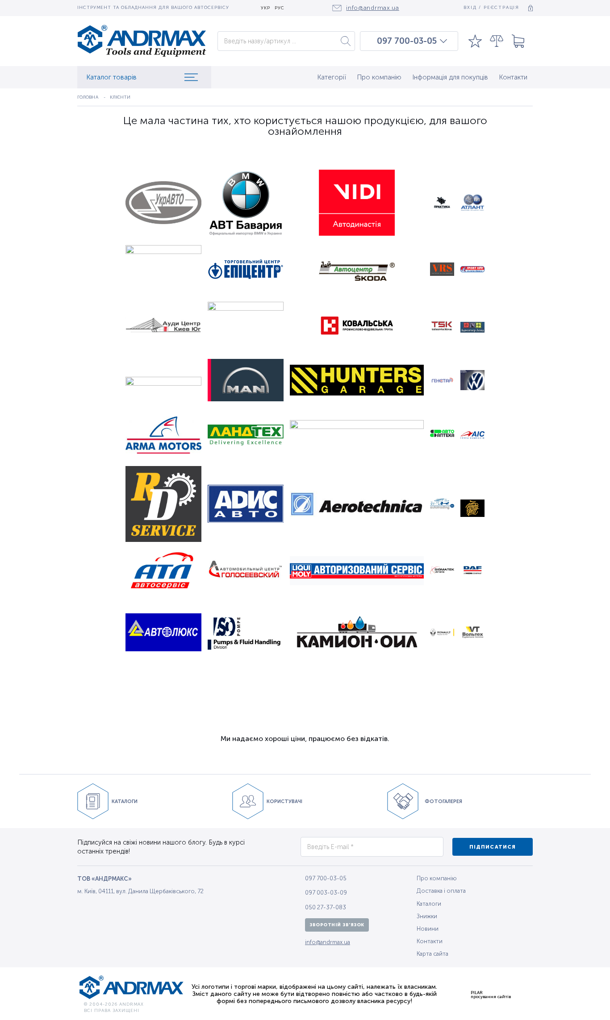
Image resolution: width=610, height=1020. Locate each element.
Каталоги (429, 903)
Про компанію (379, 77)
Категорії (331, 77)
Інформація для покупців (450, 77)
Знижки (427, 916)
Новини (428, 928)
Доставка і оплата (441, 890)
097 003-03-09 (326, 892)
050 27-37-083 (325, 907)
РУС (279, 8)
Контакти (513, 77)
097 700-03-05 (407, 41)
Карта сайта (432, 953)
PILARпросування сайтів (491, 994)
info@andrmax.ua (327, 942)
